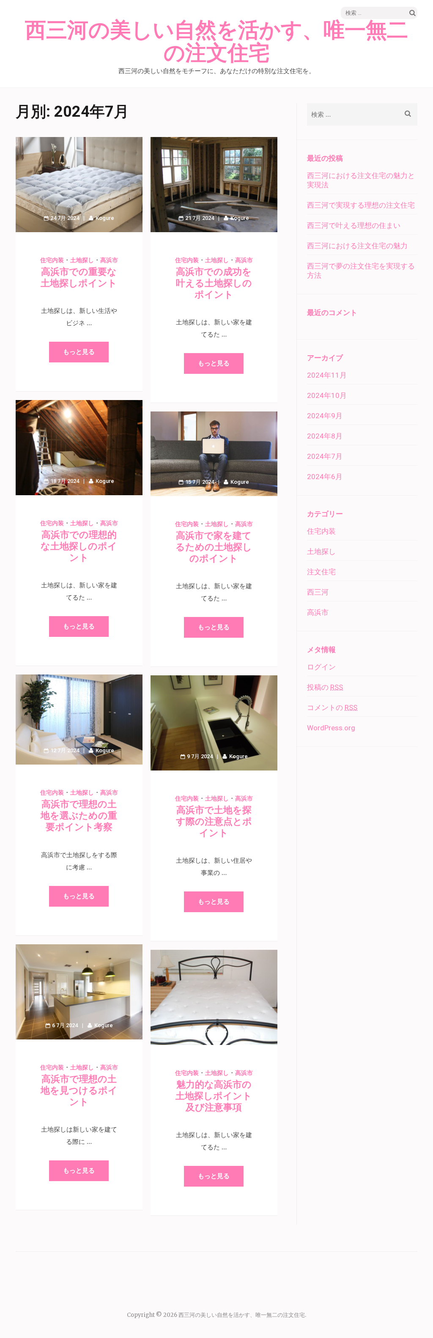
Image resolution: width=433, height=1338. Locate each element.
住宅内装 (52, 260)
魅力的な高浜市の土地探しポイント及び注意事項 (213, 1096)
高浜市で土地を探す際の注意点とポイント (214, 821)
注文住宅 (321, 572)
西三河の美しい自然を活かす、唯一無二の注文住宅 (216, 42)
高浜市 (109, 260)
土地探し (82, 260)
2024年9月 (325, 415)
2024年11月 (327, 375)
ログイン (321, 667)
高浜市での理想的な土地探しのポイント (79, 546)
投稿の (325, 687)
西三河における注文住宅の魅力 (357, 245)
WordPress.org (331, 728)
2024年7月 (325, 456)
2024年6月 (325, 476)
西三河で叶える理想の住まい (353, 225)
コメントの (332, 707)
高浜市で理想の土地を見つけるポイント (79, 1090)
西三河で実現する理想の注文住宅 (361, 205)
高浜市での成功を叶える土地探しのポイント (214, 283)
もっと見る (79, 352)
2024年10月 (327, 395)
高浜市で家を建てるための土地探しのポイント (213, 547)
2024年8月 (325, 436)
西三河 (318, 592)
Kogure (105, 218)
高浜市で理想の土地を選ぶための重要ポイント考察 (79, 815)
